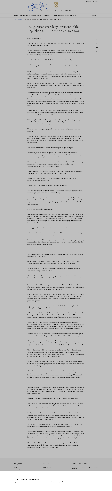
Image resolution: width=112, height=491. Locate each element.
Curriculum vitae (36, 15)
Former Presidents (58, 15)
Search (94, 15)
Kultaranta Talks (47, 467)
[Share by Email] (97, 47)
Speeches (20, 19)
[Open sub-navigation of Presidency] (51, 15)
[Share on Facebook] (97, 39)
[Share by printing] (97, 52)
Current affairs (23, 15)
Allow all (57, 476)
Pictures (45, 470)
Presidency (46, 15)
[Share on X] (97, 43)
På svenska (95, 1)
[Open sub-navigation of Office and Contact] (77, 15)
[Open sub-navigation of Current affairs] (29, 15)
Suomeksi (88, 1)
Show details (58, 486)
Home (16, 15)
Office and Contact (71, 15)
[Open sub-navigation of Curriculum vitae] (41, 15)
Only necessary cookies (58, 481)
